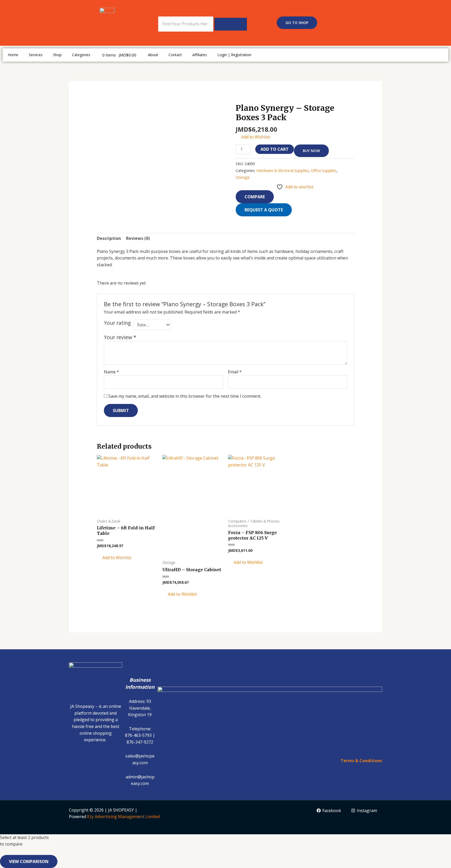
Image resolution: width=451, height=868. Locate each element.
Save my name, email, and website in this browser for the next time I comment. (184, 396)
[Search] (230, 24)
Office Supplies (323, 170)
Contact (175, 54)
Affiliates (199, 54)
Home (13, 54)
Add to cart (274, 149)
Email (235, 372)
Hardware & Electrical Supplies (282, 170)
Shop (57, 54)
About (153, 54)
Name (111, 372)
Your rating (117, 323)
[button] (253, 137)
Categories (81, 54)
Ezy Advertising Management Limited (123, 816)
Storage (243, 177)
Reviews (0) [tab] (138, 238)
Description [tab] (109, 238)
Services (36, 54)
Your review (120, 337)
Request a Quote (264, 210)
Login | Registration (234, 54)
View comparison (29, 861)
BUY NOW (311, 150)
